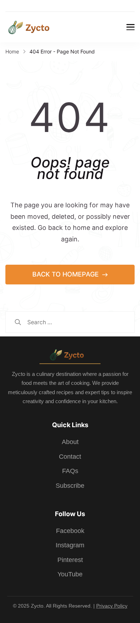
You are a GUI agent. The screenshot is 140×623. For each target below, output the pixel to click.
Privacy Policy (111, 606)
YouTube (70, 574)
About (70, 441)
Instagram (70, 545)
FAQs (70, 471)
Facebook (70, 530)
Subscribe (70, 485)
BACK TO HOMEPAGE (66, 274)
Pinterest (70, 559)
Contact (70, 456)
